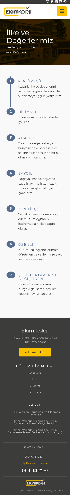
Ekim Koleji (11, 47)
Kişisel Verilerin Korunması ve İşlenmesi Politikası (35, 413)
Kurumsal (29, 47)
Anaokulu (35, 373)
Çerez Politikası (27, 490)
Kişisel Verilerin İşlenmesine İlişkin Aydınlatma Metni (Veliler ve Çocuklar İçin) (35, 431)
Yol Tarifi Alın (35, 352)
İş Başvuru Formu (35, 463)
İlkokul (35, 379)
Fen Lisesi (35, 392)
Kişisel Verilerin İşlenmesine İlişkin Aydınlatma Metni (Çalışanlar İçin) (35, 422)
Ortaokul (35, 386)
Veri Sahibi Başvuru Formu (50, 490)
